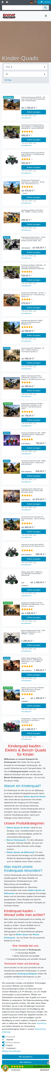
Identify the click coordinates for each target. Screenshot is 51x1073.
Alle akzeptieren (25, 1057)
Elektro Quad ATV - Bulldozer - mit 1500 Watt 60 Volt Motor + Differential (32, 573)
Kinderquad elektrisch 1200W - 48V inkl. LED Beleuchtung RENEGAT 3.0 (32, 322)
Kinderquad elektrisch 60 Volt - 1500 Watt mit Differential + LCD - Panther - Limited (33, 604)
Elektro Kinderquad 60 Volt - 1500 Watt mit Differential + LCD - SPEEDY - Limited (33, 632)
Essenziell (10, 1037)
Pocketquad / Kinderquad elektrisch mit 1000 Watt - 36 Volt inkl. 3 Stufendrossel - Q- (32, 181)
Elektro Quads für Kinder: (18, 828)
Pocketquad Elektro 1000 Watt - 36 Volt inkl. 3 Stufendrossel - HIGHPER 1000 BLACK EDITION (33, 266)
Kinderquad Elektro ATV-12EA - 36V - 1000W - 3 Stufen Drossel (32, 211)
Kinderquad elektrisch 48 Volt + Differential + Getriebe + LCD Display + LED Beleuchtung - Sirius (32, 406)
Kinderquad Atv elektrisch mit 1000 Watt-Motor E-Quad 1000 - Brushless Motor (32, 490)
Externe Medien (13, 1042)
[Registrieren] (7, 2)
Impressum (41, 1023)
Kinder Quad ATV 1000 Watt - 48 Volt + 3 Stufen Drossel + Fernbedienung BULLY (32, 349)
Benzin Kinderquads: (16, 840)
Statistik (9, 1039)
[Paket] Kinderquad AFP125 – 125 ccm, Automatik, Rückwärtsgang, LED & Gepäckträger (33, 99)
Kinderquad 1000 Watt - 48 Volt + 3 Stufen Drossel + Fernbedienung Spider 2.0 (33, 294)
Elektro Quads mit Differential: (21, 852)
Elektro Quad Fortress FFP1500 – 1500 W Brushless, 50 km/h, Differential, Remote (33, 689)
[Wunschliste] (35, 2)
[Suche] (45, 7)
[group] (12, 104)
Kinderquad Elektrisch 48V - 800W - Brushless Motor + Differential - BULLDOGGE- (33, 462)
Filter (9, 80)
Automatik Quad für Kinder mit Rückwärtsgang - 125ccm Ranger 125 (33, 518)
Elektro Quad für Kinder (35, 796)
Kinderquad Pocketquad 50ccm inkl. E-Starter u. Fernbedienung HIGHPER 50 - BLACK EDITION (32, 126)
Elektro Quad (22, 934)
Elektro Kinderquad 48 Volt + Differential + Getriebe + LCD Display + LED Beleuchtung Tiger (33, 377)
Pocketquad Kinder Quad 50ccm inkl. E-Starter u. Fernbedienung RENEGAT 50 (32, 154)
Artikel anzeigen (34, 112)
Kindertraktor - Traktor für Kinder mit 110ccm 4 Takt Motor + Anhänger (33, 720)
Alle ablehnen (25, 1062)
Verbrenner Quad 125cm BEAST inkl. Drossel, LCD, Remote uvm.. (33, 545)
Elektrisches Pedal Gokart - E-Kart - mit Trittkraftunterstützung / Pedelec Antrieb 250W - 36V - (33, 238)
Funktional (10, 1048)
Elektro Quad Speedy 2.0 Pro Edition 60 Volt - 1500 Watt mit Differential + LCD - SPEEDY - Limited (32, 660)
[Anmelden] (3, 2)
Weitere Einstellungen (11, 1051)
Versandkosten (26, 118)
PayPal (9, 1045)
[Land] (32, 2)
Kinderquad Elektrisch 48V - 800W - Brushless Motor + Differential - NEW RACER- (33, 434)
